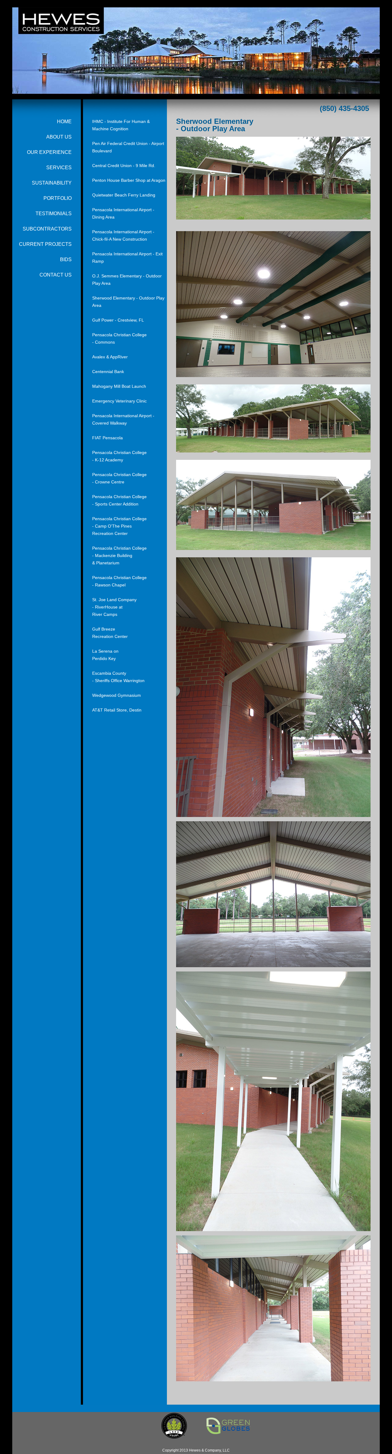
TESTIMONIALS (54, 213)
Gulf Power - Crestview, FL (118, 320)
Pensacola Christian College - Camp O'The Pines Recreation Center (119, 526)
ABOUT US (59, 136)
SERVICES (59, 167)
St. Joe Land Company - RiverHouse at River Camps (114, 607)
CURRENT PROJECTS (45, 244)
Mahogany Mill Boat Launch (119, 386)
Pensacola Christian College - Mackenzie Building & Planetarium (119, 555)
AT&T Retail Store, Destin (116, 710)
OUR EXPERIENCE (49, 152)
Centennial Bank (108, 371)
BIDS (66, 259)
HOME (64, 121)
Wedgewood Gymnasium (116, 695)
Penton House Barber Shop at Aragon (128, 180)
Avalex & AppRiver (110, 356)
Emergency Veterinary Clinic (119, 401)
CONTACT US (56, 274)
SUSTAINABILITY (52, 182)
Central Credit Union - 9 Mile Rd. (123, 165)
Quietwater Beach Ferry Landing (123, 195)
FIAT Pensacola (107, 437)
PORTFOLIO (57, 198)
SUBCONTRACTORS (47, 228)
